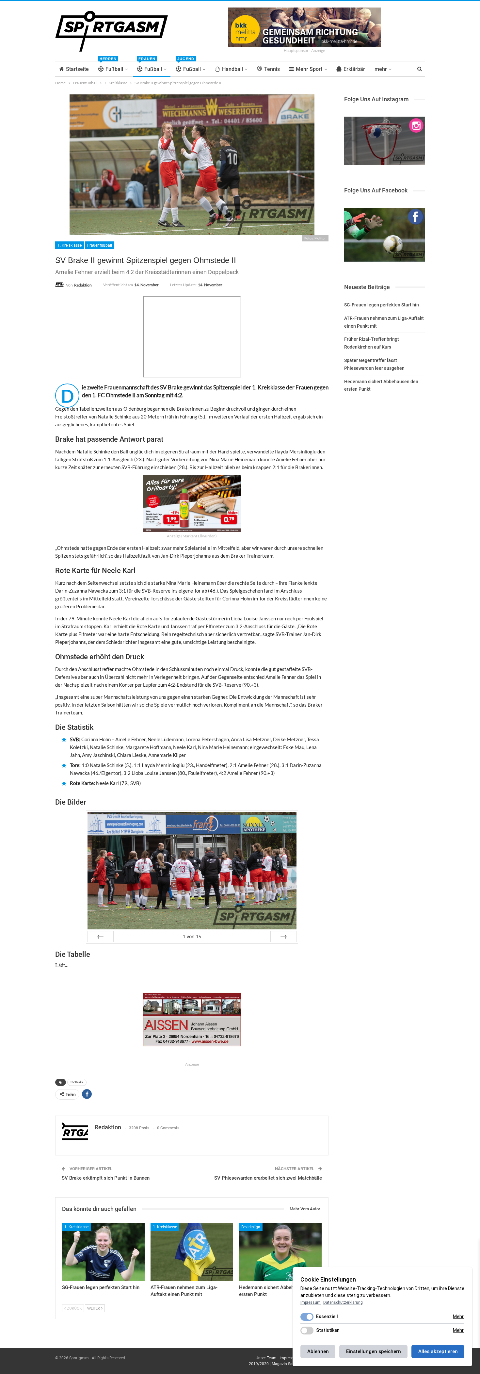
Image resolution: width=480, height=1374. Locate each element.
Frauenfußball (99, 245)
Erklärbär (354, 69)
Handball (232, 69)
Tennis (272, 69)
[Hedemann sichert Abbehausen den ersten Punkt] (280, 1252)
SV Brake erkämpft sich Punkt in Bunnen (106, 1178)
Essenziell (327, 1316)
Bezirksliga (250, 1227)
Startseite (77, 69)
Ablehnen (318, 1351)
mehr (381, 69)
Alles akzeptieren (438, 1351)
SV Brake (77, 1082)
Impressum (289, 1358)
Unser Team (266, 1358)
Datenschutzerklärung (343, 1302)
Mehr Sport (309, 69)
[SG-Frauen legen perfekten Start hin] (103, 1252)
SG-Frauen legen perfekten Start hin (381, 304)
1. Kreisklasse (69, 245)
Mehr (458, 1316)
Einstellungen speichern (373, 1351)
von (192, 936)
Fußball (111, 66)
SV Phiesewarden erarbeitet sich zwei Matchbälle (268, 1178)
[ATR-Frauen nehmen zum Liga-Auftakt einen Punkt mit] (192, 1252)
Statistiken (328, 1330)
